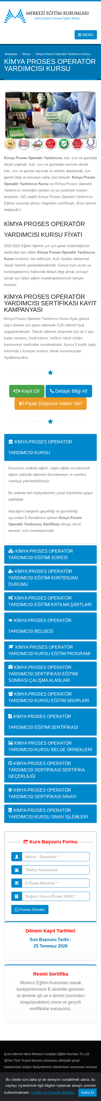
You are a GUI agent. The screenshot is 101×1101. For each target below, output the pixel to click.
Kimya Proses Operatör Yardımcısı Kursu (40, 447)
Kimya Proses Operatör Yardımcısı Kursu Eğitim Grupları (48, 697)
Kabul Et (87, 1093)
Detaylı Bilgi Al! (71, 391)
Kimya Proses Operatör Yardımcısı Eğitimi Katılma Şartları (50, 601)
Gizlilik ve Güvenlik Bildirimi (53, 1092)
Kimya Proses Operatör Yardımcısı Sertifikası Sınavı (42, 793)
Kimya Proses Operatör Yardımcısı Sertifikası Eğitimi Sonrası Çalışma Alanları (43, 674)
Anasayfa (11, 54)
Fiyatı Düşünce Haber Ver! (53, 403)
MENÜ (87, 35)
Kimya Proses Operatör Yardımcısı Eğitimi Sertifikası (43, 722)
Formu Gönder (32, 909)
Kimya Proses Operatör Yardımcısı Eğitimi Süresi (40, 554)
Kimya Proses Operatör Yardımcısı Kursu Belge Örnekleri (50, 746)
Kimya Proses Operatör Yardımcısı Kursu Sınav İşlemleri (48, 813)
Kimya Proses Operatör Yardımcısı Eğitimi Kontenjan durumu (43, 578)
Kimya (26, 54)
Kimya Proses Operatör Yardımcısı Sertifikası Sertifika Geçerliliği (46, 770)
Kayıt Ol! (30, 391)
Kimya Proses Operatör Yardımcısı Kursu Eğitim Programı (49, 650)
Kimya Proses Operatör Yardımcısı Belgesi (40, 626)
